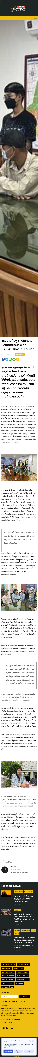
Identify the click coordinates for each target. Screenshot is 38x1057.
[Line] (10, 360)
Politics (17, 930)
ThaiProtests (23, 980)
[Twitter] (6, 360)
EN (29, 1041)
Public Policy (22, 976)
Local (33, 930)
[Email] (14, 360)
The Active (15, 869)
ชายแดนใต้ (19, 983)
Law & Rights (20, 354)
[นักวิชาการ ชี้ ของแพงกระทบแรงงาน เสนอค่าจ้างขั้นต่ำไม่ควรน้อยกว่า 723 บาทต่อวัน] (6, 912)
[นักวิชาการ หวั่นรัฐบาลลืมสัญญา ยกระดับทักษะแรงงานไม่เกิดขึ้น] (6, 893)
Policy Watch (28, 891)
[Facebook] (3, 1028)
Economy (17, 910)
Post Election (8, 976)
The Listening (8, 983)
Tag (3, 960)
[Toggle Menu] (35, 18)
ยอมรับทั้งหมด (8, 1051)
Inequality (18, 968)
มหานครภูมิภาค (7, 987)
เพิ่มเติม (6, 1047)
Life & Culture (8, 972)
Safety (16, 933)
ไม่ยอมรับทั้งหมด (18, 1051)
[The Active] (18, 9)
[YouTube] (12, 1028)
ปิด (29, 1051)
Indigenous (6, 968)
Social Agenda (8, 980)
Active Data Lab (8, 965)
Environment (23, 965)
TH (33, 1041)
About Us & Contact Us (13, 1002)
